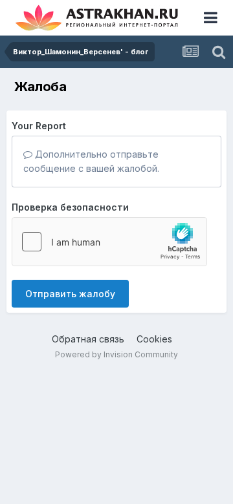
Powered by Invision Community (116, 354)
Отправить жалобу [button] (70, 293)
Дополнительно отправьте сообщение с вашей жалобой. (91, 161)
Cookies (154, 338)
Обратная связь (88, 338)
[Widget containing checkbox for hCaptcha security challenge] (109, 241)
